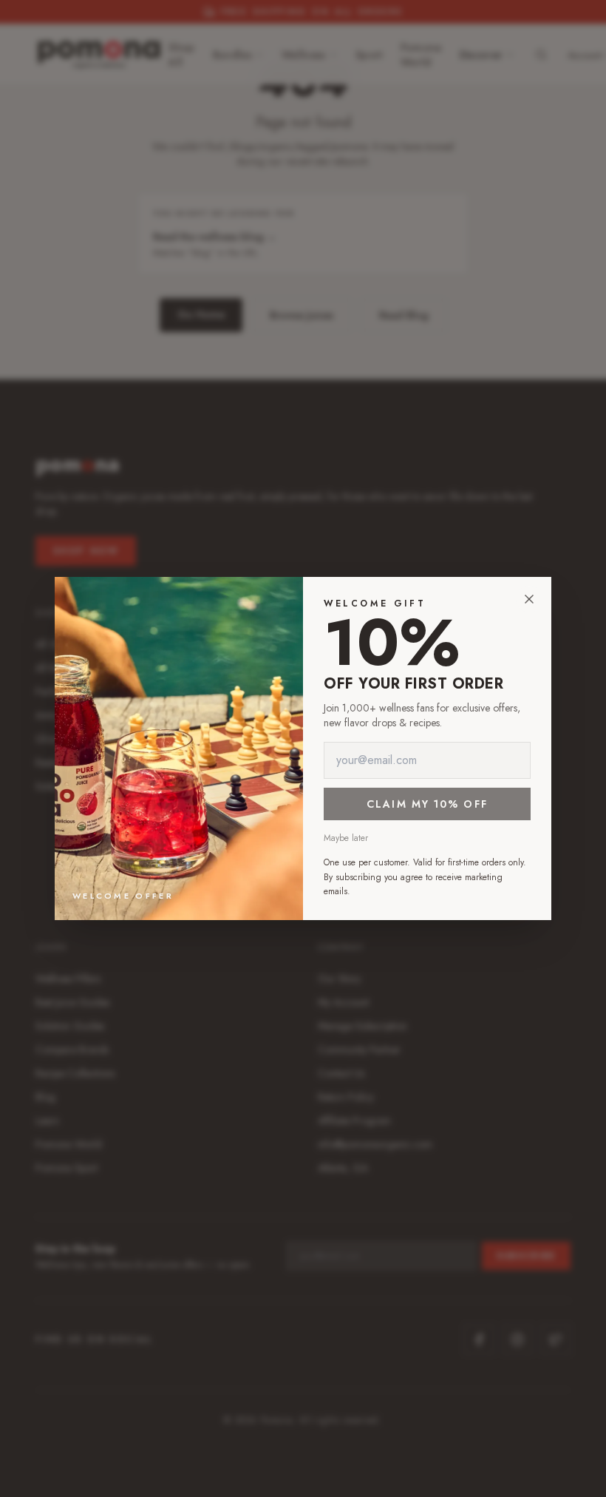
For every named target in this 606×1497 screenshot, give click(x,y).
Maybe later (346, 838)
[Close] (529, 599)
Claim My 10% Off (427, 804)
